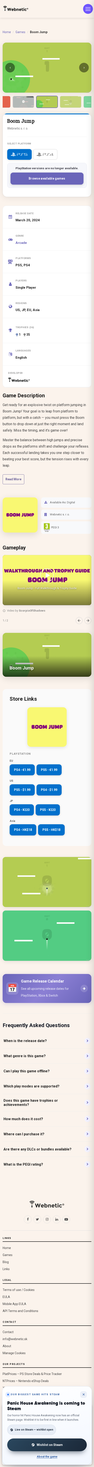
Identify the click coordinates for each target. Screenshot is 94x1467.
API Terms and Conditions (20, 1311)
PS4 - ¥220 (22, 810)
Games (20, 32)
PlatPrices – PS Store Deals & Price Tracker (32, 1374)
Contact (8, 1332)
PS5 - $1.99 (22, 790)
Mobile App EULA (14, 1304)
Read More (13, 479)
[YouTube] (66, 1219)
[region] (47, 589)
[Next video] (87, 620)
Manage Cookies (14, 1353)
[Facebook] (28, 1219)
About (7, 1346)
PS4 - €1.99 (22, 770)
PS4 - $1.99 (49, 790)
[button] (47, 580)
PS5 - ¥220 (48, 810)
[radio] (19, 154)
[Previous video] (79, 620)
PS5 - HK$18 (51, 830)
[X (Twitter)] (37, 1219)
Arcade (21, 243)
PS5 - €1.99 (49, 770)
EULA (6, 1297)
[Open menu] (88, 9)
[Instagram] (47, 1219)
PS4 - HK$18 (23, 830)
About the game (47, 1456)
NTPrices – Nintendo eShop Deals (26, 1381)
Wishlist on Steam (50, 1445)
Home (7, 32)
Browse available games (47, 178)
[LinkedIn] (57, 1219)
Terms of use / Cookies (19, 1290)
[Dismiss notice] (83, 1394)
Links (6, 1269)
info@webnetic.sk (15, 1339)
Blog (6, 1262)
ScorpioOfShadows (32, 610)
